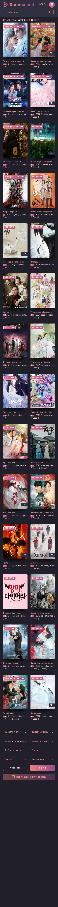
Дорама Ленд (9, 20)
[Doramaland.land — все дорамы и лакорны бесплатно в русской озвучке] (19, 5)
